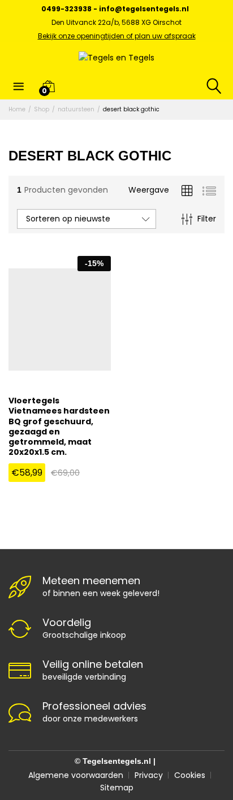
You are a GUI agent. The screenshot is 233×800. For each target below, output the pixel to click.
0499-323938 (66, 9)
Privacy (149, 775)
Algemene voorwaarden (75, 775)
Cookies (189, 775)
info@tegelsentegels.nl (144, 9)
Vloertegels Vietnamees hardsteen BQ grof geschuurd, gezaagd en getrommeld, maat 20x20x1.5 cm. (59, 426)
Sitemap (116, 787)
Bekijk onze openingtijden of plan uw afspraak (117, 36)
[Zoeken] (206, 85)
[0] (48, 85)
